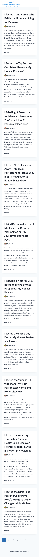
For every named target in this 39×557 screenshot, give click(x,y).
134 (21, 540)
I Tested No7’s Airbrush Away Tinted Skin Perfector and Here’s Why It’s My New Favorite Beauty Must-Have (19, 172)
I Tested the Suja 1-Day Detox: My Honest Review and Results (19, 337)
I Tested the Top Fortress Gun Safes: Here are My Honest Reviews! (18, 67)
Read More (9, 52)
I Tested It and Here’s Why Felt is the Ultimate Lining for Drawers (19, 18)
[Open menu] (35, 3)
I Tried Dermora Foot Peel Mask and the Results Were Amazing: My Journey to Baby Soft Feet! (19, 232)
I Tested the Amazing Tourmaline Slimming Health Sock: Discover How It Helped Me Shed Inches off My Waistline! (18, 443)
